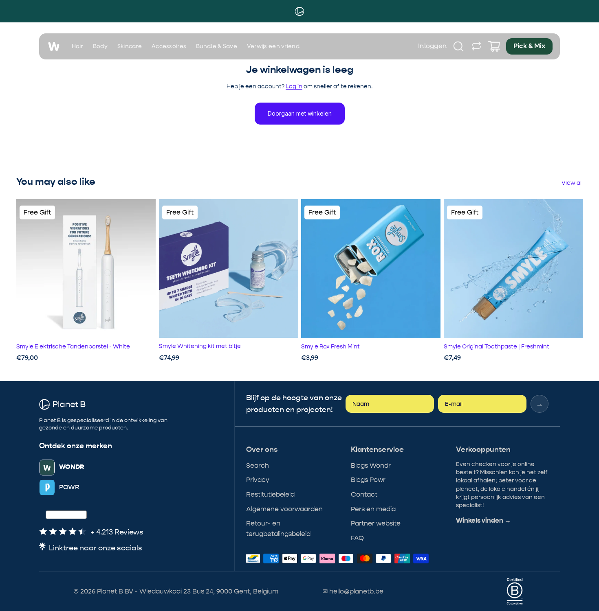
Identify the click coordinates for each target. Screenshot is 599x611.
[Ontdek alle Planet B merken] (476, 46)
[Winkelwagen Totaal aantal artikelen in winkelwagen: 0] (494, 46)
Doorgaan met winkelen (300, 113)
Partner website (376, 523)
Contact (364, 494)
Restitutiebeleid (270, 494)
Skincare (129, 46)
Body (100, 46)
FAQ (357, 538)
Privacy (257, 480)
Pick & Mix (529, 46)
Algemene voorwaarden (284, 509)
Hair (77, 46)
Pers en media (373, 509)
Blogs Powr (368, 480)
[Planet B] (299, 11)
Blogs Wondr (371, 465)
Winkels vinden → (483, 521)
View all (572, 183)
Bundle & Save (216, 46)
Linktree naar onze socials (95, 548)
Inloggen (432, 46)
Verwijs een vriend (273, 46)
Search (257, 465)
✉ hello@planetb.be (352, 591)
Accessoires (169, 46)
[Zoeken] (458, 46)
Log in (294, 86)
